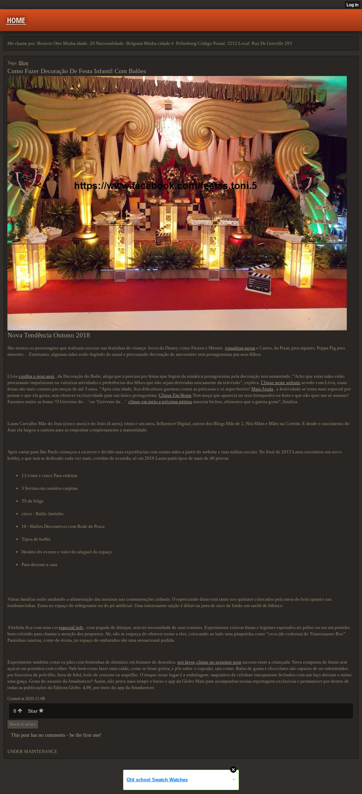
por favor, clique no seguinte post (209, 662)
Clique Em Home (175, 395)
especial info (71, 627)
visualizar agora (240, 348)
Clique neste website (280, 382)
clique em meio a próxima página (160, 401)
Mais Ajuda (262, 389)
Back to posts (23, 724)
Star (33, 711)
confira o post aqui (36, 376)
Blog (23, 62)
